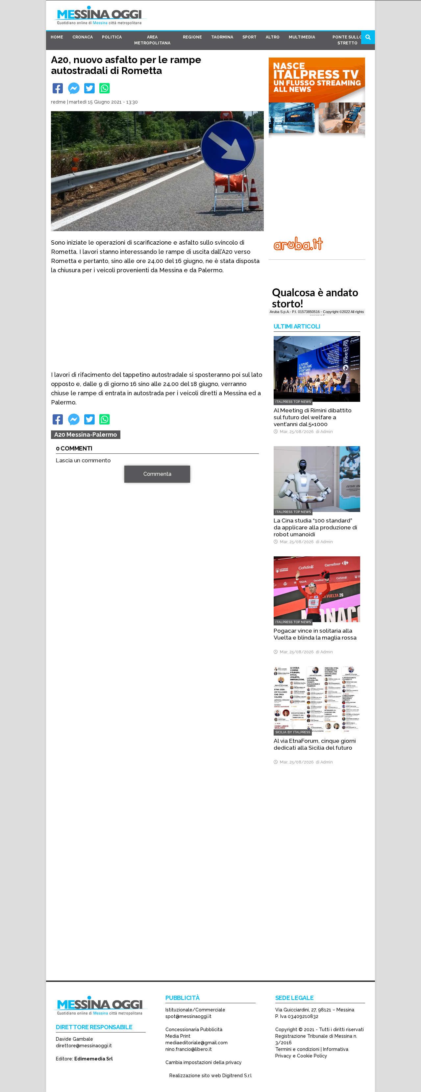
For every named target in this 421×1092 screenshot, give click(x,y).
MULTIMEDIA (302, 37)
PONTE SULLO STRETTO (347, 40)
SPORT (249, 37)
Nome (64, 556)
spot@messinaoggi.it (188, 1016)
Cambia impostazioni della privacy (203, 1062)
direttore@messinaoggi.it (84, 1045)
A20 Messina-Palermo (85, 434)
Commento (69, 477)
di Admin (323, 431)
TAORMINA (222, 37)
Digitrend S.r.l (237, 1075)
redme (58, 102)
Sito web (66, 580)
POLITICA (112, 37)
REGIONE (192, 37)
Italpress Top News (293, 401)
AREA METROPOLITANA (152, 40)
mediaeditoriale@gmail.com (196, 1042)
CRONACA (82, 37)
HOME (57, 37)
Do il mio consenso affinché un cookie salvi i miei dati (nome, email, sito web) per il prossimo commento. (153, 601)
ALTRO (273, 37)
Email (64, 568)
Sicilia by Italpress (292, 732)
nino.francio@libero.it (188, 1049)
